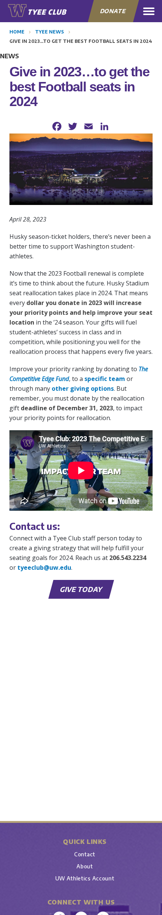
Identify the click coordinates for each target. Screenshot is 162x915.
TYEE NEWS (49, 32)
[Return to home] (38, 10)
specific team (104, 379)
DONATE (113, 11)
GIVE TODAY (81, 589)
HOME (16, 32)
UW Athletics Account (85, 878)
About (84, 866)
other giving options (83, 388)
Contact (84, 854)
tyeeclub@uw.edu (44, 567)
